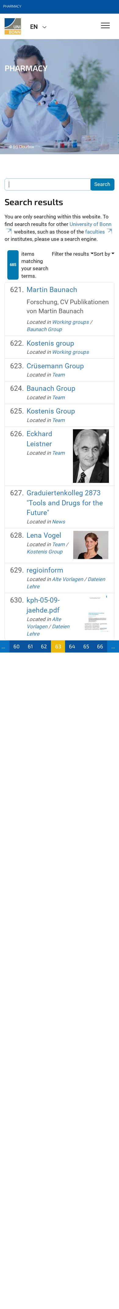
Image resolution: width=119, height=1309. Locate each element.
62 (44, 646)
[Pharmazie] (13, 26)
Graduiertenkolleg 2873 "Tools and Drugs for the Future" (65, 503)
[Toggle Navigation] (105, 26)
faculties (95, 232)
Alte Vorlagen (67, 579)
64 (72, 646)
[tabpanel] (59, 96)
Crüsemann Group (55, 366)
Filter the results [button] (70, 254)
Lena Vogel (44, 535)
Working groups (70, 322)
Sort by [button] (102, 254)
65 (86, 646)
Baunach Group (44, 329)
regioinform (45, 570)
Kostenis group (50, 343)
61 (30, 646)
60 (16, 646)
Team (58, 375)
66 (100, 646)
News (58, 522)
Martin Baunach (52, 290)
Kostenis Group (51, 411)
